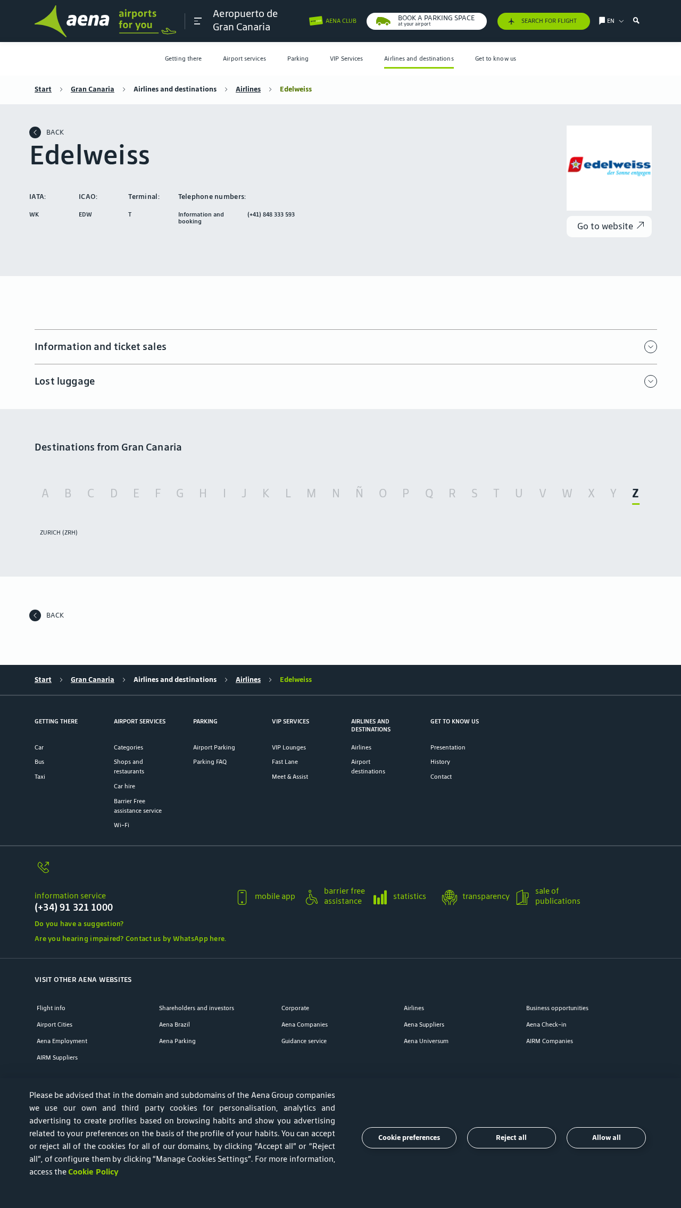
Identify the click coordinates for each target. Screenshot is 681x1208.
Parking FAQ (210, 761)
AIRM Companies (549, 1041)
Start (43, 89)
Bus (39, 761)
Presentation (448, 747)
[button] (198, 21)
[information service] (130, 872)
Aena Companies (304, 1024)
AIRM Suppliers (57, 1057)
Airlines (248, 89)
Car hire (124, 786)
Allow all (606, 1137)
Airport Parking (214, 747)
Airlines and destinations (418, 58)
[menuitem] (183, 59)
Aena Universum (426, 1041)
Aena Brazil (174, 1024)
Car (39, 747)
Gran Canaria (92, 89)
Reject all (511, 1137)
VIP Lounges (289, 747)
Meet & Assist (290, 776)
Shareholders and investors (196, 1008)
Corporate (295, 1008)
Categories (128, 747)
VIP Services (346, 58)
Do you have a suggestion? (79, 923)
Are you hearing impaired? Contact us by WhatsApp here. (130, 938)
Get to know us (495, 58)
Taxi (40, 776)
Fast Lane (285, 761)
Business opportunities (557, 1008)
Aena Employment (62, 1041)
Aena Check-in (546, 1024)
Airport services (244, 58)
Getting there (183, 58)
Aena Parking (177, 1041)
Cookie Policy (93, 1172)
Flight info (51, 1008)
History (440, 761)
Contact (441, 776)
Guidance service (304, 1041)
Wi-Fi (121, 825)
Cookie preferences (409, 1137)
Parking (298, 58)
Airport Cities (54, 1024)
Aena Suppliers (424, 1024)
